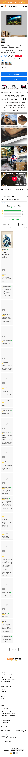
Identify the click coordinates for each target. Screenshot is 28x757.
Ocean (2, 698)
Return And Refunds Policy (8, 679)
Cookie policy (4, 722)
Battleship (3, 694)
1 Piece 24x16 (17, 59)
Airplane (3, 701)
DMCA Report (7, 750)
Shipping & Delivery (6, 677)
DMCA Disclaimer (5, 681)
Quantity (3, 67)
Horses (3, 696)
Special (3, 689)
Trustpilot (3, 202)
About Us (3, 670)
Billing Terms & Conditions (8, 674)
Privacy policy (4, 708)
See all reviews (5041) (14, 207)
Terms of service (5, 718)
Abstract (3, 691)
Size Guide (3, 60)
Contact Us (4, 672)
